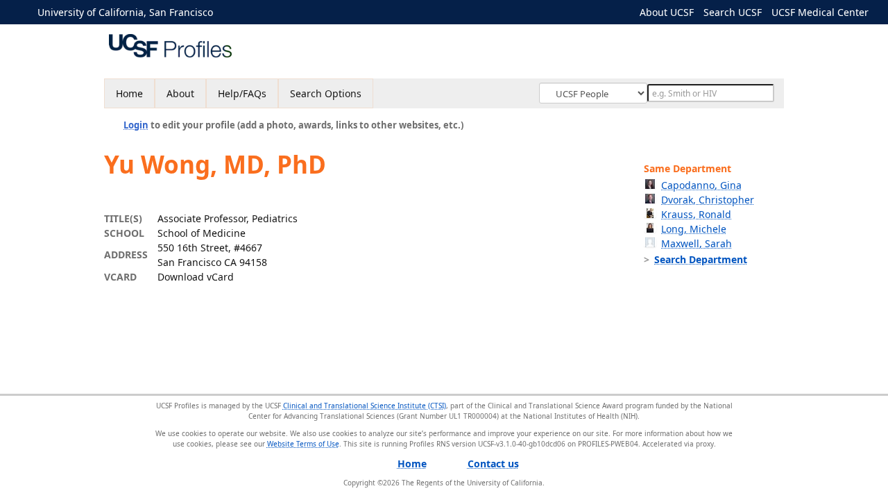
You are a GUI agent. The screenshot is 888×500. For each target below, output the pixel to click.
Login (135, 125)
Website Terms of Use (303, 444)
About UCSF (667, 12)
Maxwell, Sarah (696, 243)
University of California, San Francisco (125, 12)
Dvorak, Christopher (707, 199)
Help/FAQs (242, 93)
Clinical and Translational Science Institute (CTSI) (364, 405)
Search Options (325, 93)
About (180, 93)
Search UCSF (732, 12)
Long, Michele (693, 228)
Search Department (700, 259)
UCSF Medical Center (820, 12)
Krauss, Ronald (696, 214)
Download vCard (195, 276)
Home (129, 93)
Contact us (493, 463)
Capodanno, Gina (701, 185)
